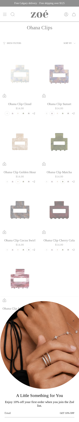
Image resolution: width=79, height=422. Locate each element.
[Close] (73, 321)
